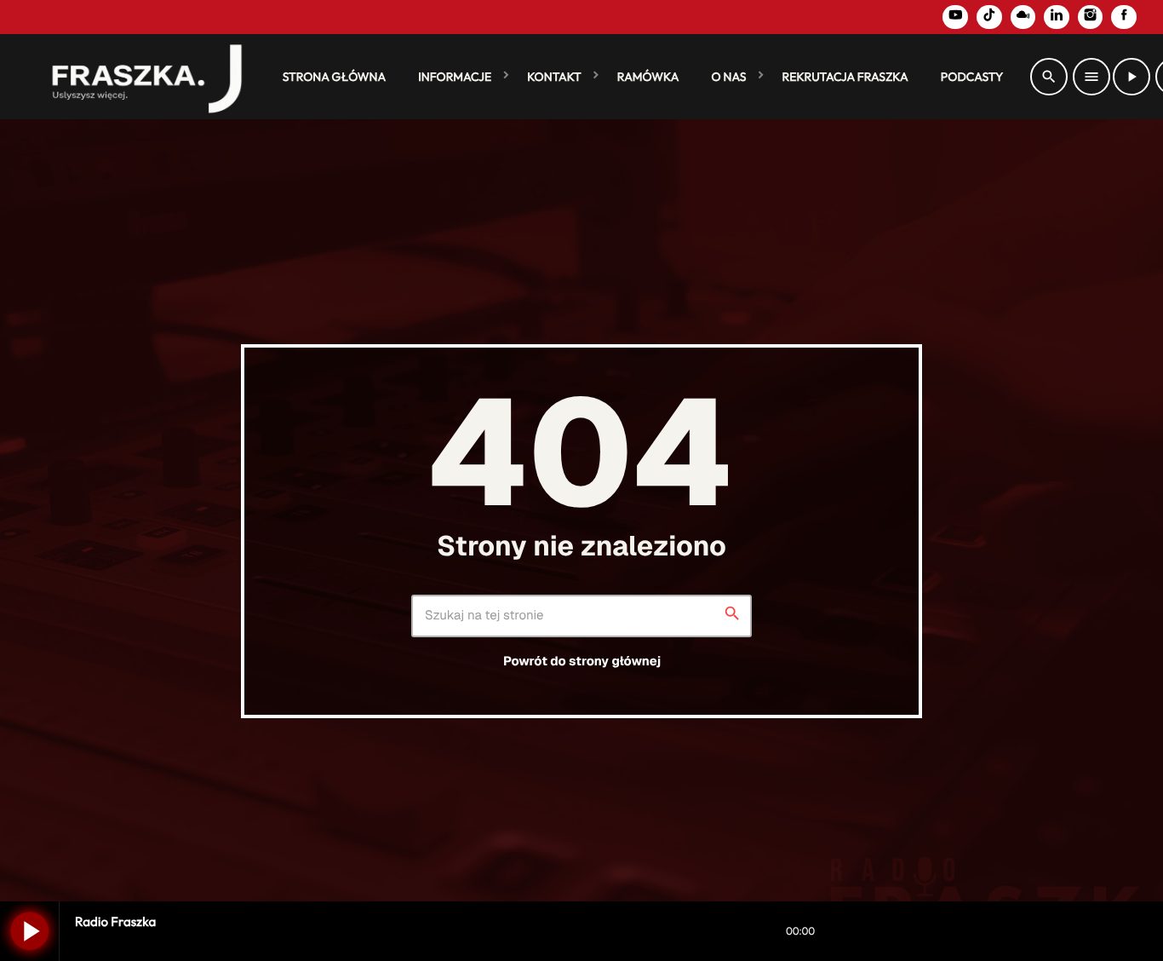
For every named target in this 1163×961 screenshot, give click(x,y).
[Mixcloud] (1023, 17)
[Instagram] (1090, 17)
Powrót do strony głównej (582, 661)
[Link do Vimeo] (139, 76)
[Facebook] (1124, 17)
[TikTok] (989, 17)
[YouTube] (955, 17)
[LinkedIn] (1056, 17)
